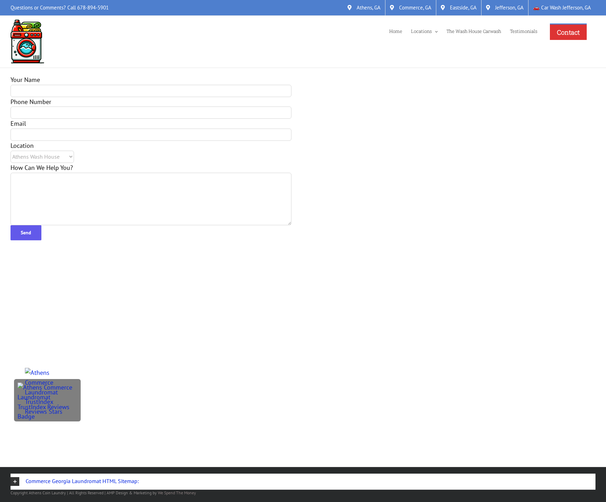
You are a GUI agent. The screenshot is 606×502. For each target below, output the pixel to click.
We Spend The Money (177, 492)
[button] (303, 482)
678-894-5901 (93, 7)
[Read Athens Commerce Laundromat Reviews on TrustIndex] (47, 387)
